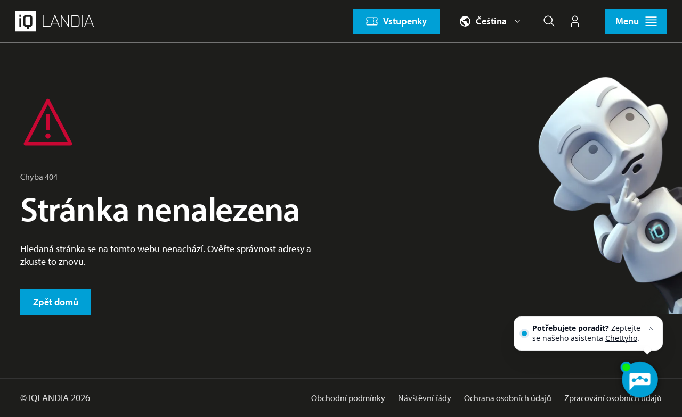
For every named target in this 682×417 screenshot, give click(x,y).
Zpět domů (55, 302)
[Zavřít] (651, 328)
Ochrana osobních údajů (507, 398)
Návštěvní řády (424, 398)
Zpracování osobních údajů (613, 398)
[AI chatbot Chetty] (639, 379)
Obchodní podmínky (348, 398)
